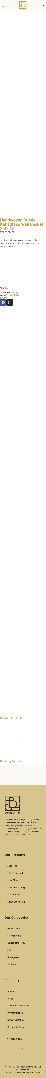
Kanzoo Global (34, 1072)
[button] (3, 6)
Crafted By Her (13, 295)
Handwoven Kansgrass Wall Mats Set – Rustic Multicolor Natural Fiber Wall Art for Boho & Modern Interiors (20, 243)
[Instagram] (9, 302)
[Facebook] (3, 302)
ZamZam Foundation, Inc (18, 822)
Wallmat (14, 292)
